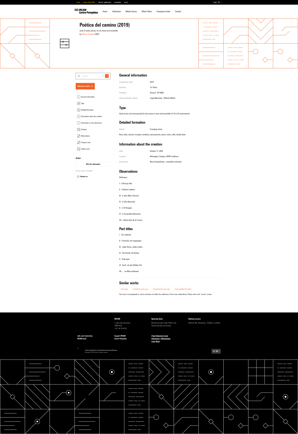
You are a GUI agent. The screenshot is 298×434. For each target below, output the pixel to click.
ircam (78, 2)
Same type (124, 289)
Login (215, 2)
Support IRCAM (120, 336)
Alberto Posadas (88, 34)
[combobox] (93, 76)
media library (131, 11)
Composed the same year (161, 289)
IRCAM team (81, 339)
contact (178, 11)
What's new (147, 11)
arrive (126, 2)
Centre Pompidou (120, 339)
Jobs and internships (85, 336)
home (105, 11)
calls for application (104, 2)
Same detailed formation (183, 289)
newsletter (117, 2)
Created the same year (140, 289)
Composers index (163, 11)
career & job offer (89, 2)
